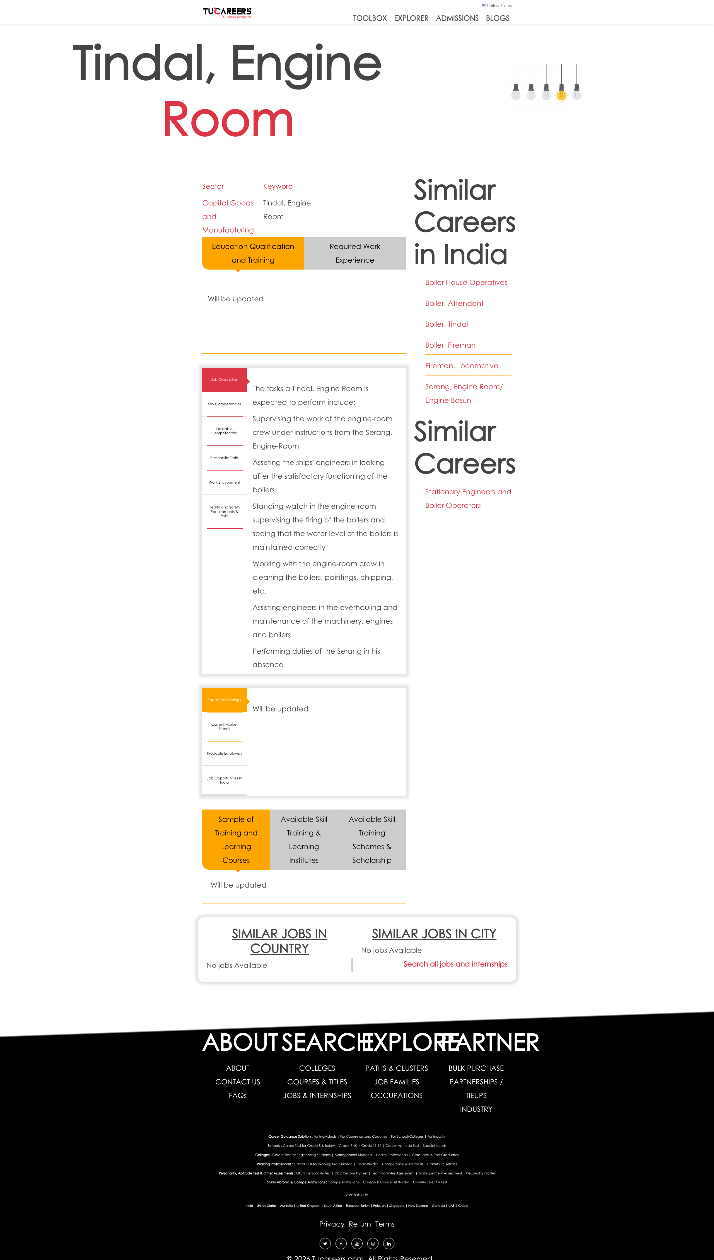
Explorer (411, 17)
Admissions (457, 17)
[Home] (227, 14)
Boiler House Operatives (466, 282)
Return (360, 1223)
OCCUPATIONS (397, 1095)
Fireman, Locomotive (461, 365)
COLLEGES (317, 1067)
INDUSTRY (476, 1108)
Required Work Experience (355, 253)
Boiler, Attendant (454, 303)
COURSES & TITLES (317, 1081)
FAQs (238, 1095)
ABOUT (237, 1067)
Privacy (331, 1223)
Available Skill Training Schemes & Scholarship (372, 839)
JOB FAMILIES (396, 1081)
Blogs (498, 17)
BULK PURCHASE (476, 1067)
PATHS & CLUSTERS (396, 1067)
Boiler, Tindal (446, 323)
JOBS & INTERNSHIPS (317, 1095)
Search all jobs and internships (456, 963)
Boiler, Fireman (450, 344)
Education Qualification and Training (253, 253)
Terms (385, 1223)
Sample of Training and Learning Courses (236, 839)
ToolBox (370, 17)
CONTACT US (237, 1081)
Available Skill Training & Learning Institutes (304, 839)
